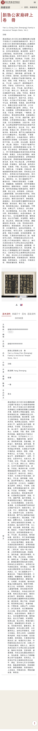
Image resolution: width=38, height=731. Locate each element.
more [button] (11, 332)
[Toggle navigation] (34, 2)
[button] (16, 305)
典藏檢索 (33, 7)
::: (22, 7)
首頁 (26, 7)
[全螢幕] (21, 299)
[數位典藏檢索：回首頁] (10, 2)
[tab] (6, 314)
